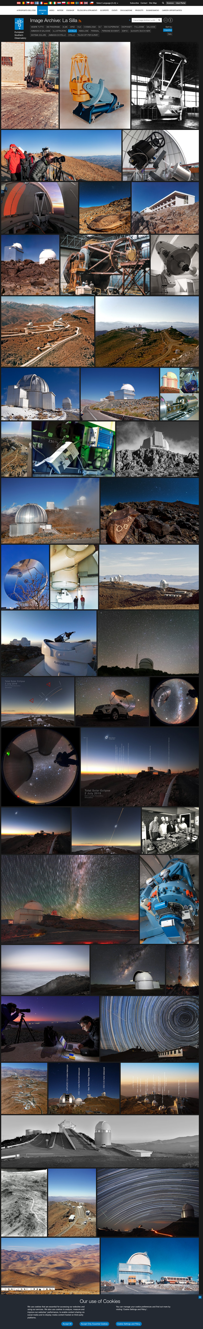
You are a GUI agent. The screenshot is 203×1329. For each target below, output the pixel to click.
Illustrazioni (59, 31)
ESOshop (70, 10)
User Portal (180, 3)
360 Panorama (53, 27)
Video (51, 10)
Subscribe (134, 3)
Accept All (67, 1324)
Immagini (42, 10)
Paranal (95, 31)
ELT (100, 27)
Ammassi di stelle (57, 35)
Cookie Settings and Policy (128, 1324)
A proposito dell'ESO (26, 10)
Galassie (151, 27)
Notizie (60, 10)
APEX (72, 27)
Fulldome (139, 27)
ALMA (65, 27)
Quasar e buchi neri (140, 31)
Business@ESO (152, 10)
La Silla (72, 31)
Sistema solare (38, 35)
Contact (144, 3)
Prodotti (139, 10)
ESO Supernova (111, 27)
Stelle (71, 35)
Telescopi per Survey (87, 35)
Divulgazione (126, 10)
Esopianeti (127, 27)
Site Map (153, 3)
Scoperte (104, 10)
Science (170, 3)
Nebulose (83, 31)
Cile (79, 27)
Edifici (125, 31)
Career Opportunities (172, 10)
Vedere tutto (37, 27)
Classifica (167, 30)
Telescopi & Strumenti (87, 10)
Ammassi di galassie (40, 31)
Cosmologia (90, 27)
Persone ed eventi (110, 31)
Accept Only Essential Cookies (94, 1324)
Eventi (114, 10)
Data (169, 34)
